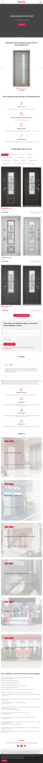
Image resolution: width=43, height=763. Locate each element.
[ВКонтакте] (18, 746)
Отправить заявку (9, 344)
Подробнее (21, 24)
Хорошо (4, 760)
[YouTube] (21, 746)
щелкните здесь (21, 758)
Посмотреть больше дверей (21, 315)
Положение (20, 347)
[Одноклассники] (25, 746)
